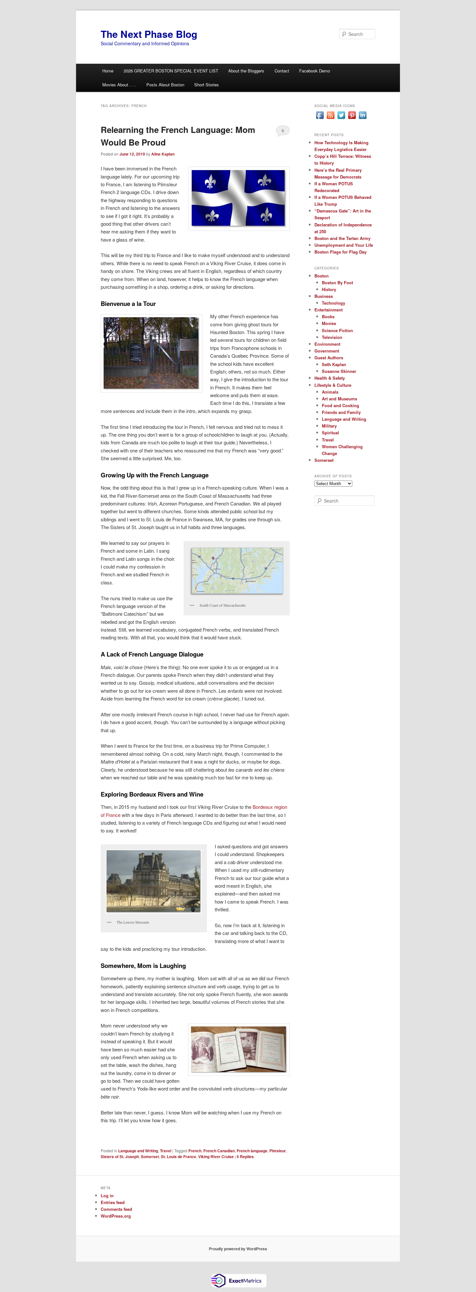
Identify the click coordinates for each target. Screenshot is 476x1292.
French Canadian (219, 1151)
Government (326, 351)
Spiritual (330, 432)
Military (329, 426)
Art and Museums (339, 399)
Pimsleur (277, 1151)
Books (328, 316)
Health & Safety (329, 378)
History (329, 289)
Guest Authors (328, 357)
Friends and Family (341, 412)
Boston (321, 276)
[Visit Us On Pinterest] (351, 119)
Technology (333, 303)
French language (252, 1151)
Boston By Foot (337, 282)
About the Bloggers (246, 71)
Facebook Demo (314, 71)
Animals (330, 392)
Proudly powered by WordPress (238, 1249)
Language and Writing (138, 1151)
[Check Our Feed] (330, 119)
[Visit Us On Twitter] (341, 119)
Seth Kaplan (334, 364)
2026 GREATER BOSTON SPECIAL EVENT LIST (171, 71)
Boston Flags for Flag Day (340, 252)
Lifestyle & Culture (332, 385)
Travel (165, 1151)
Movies (329, 323)
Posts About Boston (165, 84)
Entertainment (328, 310)
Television (332, 337)
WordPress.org (116, 1216)
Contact (282, 71)
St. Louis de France (178, 1156)
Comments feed (116, 1209)
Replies (245, 1156)
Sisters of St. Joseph (120, 1156)
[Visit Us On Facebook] (319, 119)
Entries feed (113, 1202)
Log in (107, 1195)
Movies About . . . (119, 84)
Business (323, 296)
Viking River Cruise (216, 1156)
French (194, 1151)
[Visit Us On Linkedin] (362, 119)
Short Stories (206, 84)
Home (107, 71)
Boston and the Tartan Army (342, 238)
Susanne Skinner (339, 371)
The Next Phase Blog (149, 34)
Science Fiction (337, 330)
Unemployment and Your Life (343, 245)
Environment (327, 344)
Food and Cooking (340, 405)
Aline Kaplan (163, 154)
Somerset (150, 1156)
